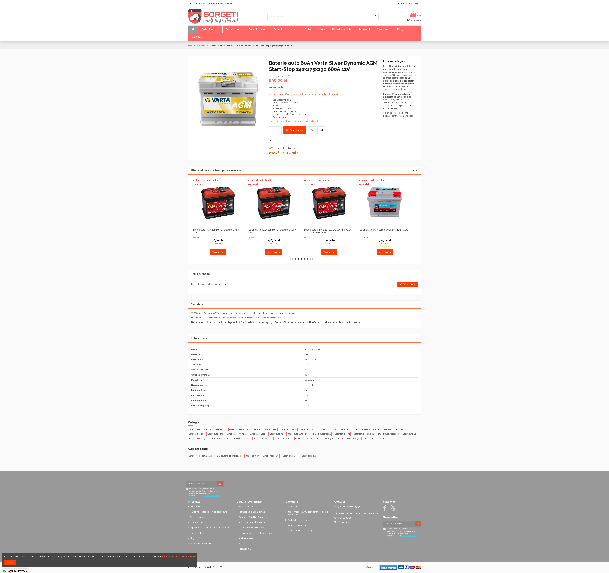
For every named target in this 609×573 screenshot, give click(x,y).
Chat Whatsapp (197, 3)
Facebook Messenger (221, 3)
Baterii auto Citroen (349, 429)
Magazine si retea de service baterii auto (208, 512)
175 (306, 395)
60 (305, 370)
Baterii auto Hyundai (236, 434)
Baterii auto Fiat (196, 434)
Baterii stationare (271, 456)
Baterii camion (252, 456)
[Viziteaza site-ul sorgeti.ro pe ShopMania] (388, 567)
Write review (409, 284)
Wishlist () (415, 3)
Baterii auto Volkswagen (349, 438)
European (309, 380)
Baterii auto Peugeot (198, 438)
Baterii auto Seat (241, 438)
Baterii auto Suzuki (304, 438)
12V (306, 364)
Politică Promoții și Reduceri (252, 528)
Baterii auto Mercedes (388, 434)
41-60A (308, 405)
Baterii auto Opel (410, 434)
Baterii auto (194, 429)
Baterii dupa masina (238, 429)
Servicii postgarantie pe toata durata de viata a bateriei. (294, 121)
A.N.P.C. (242, 543)
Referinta (273, 75)
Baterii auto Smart (282, 438)
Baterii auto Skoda (261, 438)
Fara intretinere (311, 359)
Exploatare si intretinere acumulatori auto (209, 528)
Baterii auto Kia (276, 434)
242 (306, 390)
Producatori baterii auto (214, 429)
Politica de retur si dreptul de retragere (257, 533)
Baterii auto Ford (215, 434)
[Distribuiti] (270, 141)
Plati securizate (246, 538)
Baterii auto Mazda (322, 434)
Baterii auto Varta (289, 429)
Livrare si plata (196, 522)
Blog (192, 538)
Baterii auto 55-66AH (374, 438)
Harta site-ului (245, 549)
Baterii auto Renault (221, 438)
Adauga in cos (296, 130)
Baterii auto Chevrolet (393, 429)
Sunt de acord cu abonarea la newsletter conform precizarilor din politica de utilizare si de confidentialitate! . (204, 493)
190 (306, 400)
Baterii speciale (308, 456)
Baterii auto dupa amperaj (264, 429)
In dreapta (309, 385)
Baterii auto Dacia (370, 429)
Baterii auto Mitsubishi (364, 434)
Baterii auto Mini (342, 434)
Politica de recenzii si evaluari (252, 522)
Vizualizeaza (218, 252)
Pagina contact (197, 533)
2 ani (306, 354)
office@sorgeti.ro (345, 522)
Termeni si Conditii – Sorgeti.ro (253, 517)
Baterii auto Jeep (257, 434)
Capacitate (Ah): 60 (282, 100)
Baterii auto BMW (328, 429)
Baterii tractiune (290, 456)
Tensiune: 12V (279, 105)
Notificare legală (246, 506)
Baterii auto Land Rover (298, 434)
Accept (10, 562)
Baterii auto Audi (308, 429)
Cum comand (196, 517)
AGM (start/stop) (312, 349)
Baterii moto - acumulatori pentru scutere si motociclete (215, 456)
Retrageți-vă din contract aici (252, 512)
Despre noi (195, 506)
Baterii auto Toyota (325, 438)
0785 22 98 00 (344, 518)
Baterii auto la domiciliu (201, 543)
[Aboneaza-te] (220, 483)
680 (306, 375)
